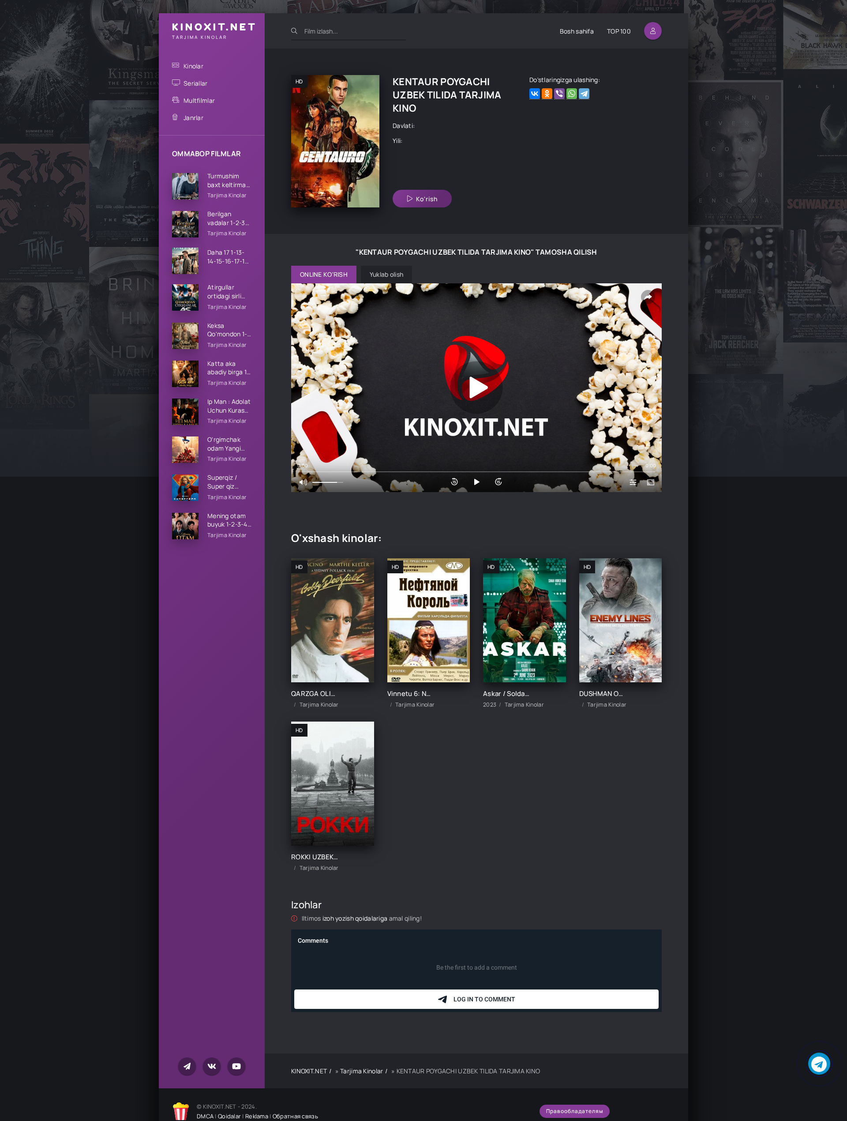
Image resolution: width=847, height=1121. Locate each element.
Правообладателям (574, 1111)
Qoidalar (229, 1116)
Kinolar (193, 66)
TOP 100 (619, 31)
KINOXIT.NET (309, 1071)
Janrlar (193, 117)
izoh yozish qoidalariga (355, 918)
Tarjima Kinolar (361, 1071)
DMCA (205, 1116)
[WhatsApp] (571, 93)
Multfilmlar (199, 100)
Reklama (256, 1116)
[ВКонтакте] (534, 93)
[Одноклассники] (547, 93)
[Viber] (559, 93)
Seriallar (196, 83)
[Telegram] (584, 93)
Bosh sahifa (577, 31)
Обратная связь (295, 1116)
